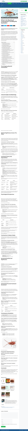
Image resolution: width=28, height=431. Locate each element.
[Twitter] (2, 404)
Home (1, 3)
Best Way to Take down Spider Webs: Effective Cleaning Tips (23, 19)
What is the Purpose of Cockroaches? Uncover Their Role (7, 407)
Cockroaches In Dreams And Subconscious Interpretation (8, 52)
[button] (1, 7)
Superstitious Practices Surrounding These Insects (8, 50)
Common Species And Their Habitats (6, 44)
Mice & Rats (22, 43)
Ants (3, 3)
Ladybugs (22, 42)
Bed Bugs (6, 3)
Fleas (21, 38)
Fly (18, 3)
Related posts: (4, 64)
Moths (21, 46)
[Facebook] (1, 404)
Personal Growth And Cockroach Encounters (7, 48)
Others (21, 3)
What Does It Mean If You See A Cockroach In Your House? (8, 62)
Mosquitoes (13, 3)
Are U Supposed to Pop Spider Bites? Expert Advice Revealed (24, 21)
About (24, 3)
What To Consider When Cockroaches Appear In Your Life (8, 58)
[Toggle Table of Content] (13, 42)
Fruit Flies (22, 40)
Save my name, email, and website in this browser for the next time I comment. (9, 424)
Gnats (21, 41)
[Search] (26, 10)
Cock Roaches (9, 3)
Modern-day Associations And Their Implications (7, 60)
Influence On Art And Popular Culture (6, 54)
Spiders (16, 3)
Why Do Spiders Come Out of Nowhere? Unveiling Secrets (24, 25)
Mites (21, 44)
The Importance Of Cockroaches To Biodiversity (7, 56)
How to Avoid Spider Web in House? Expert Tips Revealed (24, 17)
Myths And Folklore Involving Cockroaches (7, 46)
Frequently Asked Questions (5, 61)
